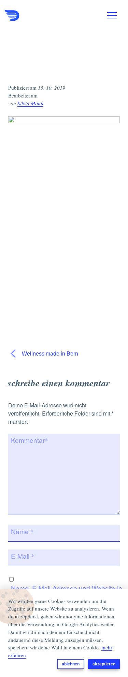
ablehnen (71, 664)
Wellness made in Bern (49, 354)
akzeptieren (104, 664)
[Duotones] (38, 15)
